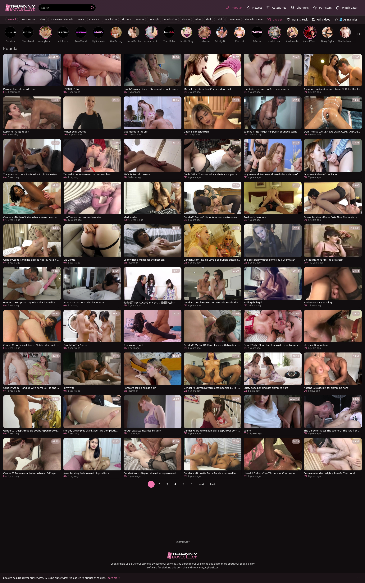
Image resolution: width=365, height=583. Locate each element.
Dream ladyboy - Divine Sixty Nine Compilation (330, 217)
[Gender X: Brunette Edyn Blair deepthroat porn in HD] (213, 415)
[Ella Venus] (92, 244)
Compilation (110, 19)
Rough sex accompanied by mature (83, 302)
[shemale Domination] (333, 330)
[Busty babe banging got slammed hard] (273, 372)
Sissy (42, 19)
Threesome (233, 19)
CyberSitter (211, 567)
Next (201, 484)
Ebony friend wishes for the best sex (144, 260)
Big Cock (126, 19)
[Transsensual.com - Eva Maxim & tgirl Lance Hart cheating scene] (32, 159)
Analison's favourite (255, 217)
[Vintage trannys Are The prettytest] (333, 244)
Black (208, 19)
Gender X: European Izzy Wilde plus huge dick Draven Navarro (30, 302)
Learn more (113, 578)
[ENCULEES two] (92, 74)
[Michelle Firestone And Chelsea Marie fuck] (213, 74)
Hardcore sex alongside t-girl (140, 388)
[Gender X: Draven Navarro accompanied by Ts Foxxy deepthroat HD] (213, 372)
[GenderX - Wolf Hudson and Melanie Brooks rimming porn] (213, 287)
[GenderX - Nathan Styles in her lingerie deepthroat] (32, 202)
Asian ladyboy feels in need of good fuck (86, 473)
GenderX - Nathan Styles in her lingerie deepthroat (30, 217)
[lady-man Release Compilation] (333, 159)
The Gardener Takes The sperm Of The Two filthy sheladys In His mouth (331, 430)
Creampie (154, 19)
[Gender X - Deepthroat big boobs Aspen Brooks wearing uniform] (32, 415)
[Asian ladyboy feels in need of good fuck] (92, 458)
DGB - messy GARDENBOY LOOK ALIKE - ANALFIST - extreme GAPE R (331, 131)
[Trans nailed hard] (152, 330)
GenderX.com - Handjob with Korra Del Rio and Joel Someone (31, 388)
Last (212, 484)
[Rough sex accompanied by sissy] (152, 415)
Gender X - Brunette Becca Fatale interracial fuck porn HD (211, 473)
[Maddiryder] (152, 202)
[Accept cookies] (358, 578)
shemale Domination (316, 345)
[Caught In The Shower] (92, 330)
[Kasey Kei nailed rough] (32, 116)
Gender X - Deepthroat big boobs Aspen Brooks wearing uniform (30, 430)
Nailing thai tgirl (253, 302)
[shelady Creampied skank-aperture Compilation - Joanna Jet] (92, 415)
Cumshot (94, 19)
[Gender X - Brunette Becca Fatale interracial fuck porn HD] (213, 458)
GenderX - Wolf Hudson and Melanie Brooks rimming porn (211, 302)
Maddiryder (130, 217)
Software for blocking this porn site (167, 567)
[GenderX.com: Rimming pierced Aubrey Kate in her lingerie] (32, 244)
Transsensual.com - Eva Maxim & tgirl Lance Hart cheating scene (30, 174)
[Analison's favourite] (273, 202)
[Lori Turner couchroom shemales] (92, 202)
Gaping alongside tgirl (196, 131)
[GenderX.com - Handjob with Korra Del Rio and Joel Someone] (32, 372)
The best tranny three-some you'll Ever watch (269, 260)
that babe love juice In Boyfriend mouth (266, 89)
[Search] (92, 7)
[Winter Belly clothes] (92, 116)
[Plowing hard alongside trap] (32, 74)
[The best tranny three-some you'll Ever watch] (273, 244)
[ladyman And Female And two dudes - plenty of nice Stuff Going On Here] (273, 159)
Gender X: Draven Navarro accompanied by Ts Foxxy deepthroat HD (211, 388)
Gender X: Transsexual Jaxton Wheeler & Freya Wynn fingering (30, 473)
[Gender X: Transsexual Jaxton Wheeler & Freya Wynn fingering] (32, 458)
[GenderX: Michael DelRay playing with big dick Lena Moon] (213, 330)
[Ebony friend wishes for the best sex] (152, 244)
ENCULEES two (71, 89)
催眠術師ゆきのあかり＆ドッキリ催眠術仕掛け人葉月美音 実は (151, 302)
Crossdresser (28, 19)
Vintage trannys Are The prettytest (323, 260)
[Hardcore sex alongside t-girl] (152, 372)
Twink (219, 19)
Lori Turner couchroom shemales (82, 217)
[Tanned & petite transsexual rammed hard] (92, 159)
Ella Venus (69, 260)
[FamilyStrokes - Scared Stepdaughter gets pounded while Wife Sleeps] (152, 74)
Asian (198, 19)
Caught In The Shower (76, 345)
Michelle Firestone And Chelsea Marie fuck (207, 89)
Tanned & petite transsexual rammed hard (87, 174)
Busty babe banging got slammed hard (266, 388)
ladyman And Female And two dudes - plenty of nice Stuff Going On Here (272, 174)
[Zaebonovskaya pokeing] (333, 287)
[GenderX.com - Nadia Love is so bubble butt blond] (213, 244)
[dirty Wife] (92, 372)
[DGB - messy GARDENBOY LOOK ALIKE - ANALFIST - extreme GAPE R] (333, 116)
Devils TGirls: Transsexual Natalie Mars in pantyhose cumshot (212, 174)
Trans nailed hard (133, 345)
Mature (140, 19)
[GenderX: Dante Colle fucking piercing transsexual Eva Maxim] (213, 202)
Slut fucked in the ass (136, 131)
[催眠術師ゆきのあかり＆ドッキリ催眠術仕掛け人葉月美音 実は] (152, 287)
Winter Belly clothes (74, 131)
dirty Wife (68, 388)
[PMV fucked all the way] (152, 159)
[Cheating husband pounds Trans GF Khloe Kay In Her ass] (333, 74)
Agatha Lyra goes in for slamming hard (326, 388)
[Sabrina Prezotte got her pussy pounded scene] (273, 116)
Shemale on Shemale (61, 19)
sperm (247, 430)
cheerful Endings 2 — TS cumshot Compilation (270, 473)
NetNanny (198, 567)
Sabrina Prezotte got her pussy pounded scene (270, 131)
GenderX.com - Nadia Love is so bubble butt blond (212, 260)
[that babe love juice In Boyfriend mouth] (273, 74)
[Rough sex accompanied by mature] (92, 287)
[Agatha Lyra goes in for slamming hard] (333, 372)
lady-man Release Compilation (321, 174)
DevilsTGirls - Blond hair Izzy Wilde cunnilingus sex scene (271, 345)
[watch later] (8, 58)
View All (11, 19)
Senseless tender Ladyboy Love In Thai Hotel (329, 473)
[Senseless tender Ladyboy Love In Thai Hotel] (333, 458)
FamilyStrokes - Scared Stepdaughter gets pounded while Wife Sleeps (152, 89)
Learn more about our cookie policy (234, 563)
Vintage (186, 19)
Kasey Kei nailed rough (16, 131)
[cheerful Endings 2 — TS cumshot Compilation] (273, 458)
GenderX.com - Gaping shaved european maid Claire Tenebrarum (151, 473)
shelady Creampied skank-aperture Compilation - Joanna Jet (91, 430)
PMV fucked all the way (137, 174)
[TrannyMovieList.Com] (20, 7)
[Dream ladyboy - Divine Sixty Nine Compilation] (333, 202)
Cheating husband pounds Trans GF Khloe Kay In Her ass (331, 89)
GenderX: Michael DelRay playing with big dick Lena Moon (211, 345)
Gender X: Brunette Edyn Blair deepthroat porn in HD (212, 430)
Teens (81, 19)
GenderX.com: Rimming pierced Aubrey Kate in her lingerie (31, 260)
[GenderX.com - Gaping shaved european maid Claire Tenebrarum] (152, 458)
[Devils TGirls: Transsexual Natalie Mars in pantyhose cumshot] (213, 159)
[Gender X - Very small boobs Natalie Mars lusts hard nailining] (32, 330)
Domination (170, 19)
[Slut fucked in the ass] (152, 116)
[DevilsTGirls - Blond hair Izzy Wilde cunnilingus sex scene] (273, 330)
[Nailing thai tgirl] (273, 287)
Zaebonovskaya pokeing (318, 302)
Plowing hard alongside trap (19, 89)
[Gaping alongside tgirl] (213, 116)
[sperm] (273, 415)
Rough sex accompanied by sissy (142, 430)
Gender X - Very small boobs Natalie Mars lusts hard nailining (30, 345)
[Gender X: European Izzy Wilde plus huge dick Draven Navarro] (32, 287)
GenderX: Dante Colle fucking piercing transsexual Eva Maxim (212, 217)
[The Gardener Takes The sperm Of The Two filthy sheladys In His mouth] (333, 415)
